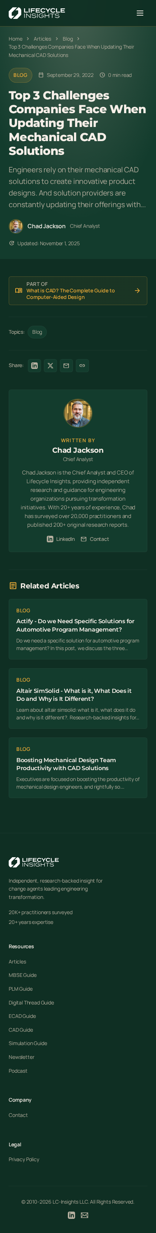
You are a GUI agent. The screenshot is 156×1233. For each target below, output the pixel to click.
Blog (20, 74)
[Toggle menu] (140, 13)
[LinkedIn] (71, 1216)
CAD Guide (21, 1029)
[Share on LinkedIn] (34, 365)
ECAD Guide (22, 1015)
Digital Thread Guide (31, 1002)
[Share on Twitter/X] (50, 365)
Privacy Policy (24, 1159)
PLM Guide (21, 988)
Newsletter (21, 1056)
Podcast (18, 1070)
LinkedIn (65, 538)
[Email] (84, 1216)
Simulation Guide (28, 1043)
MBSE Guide (22, 974)
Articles (17, 961)
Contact (95, 539)
